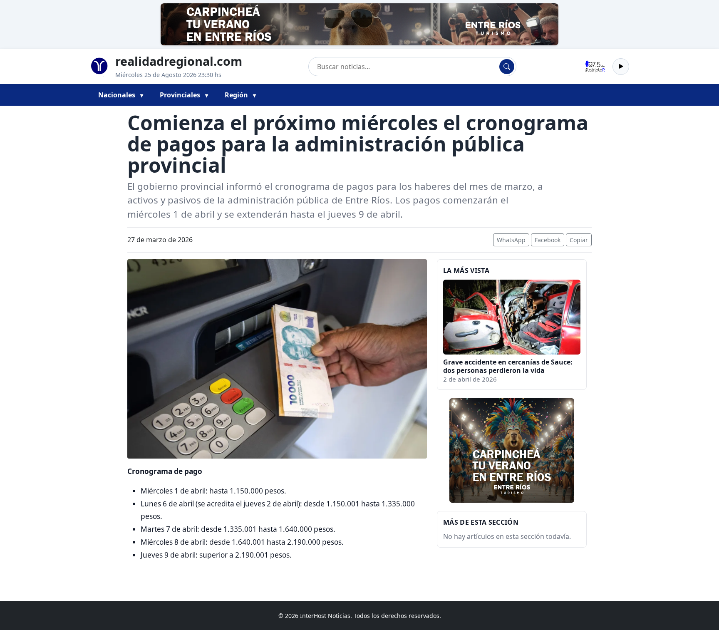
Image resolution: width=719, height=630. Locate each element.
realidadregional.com (178, 61)
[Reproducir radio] (620, 66)
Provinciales (181, 94)
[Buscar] (506, 66)
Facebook (547, 240)
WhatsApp (511, 240)
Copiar (579, 240)
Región (237, 94)
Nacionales (117, 94)
